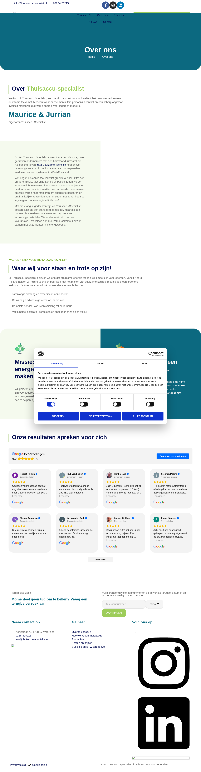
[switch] (84, 404)
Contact (107, 21)
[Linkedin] (120, 5)
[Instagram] (113, 5)
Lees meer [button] (17, 496)
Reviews (119, 15)
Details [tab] (100, 363)
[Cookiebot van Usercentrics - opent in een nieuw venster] (150, 354)
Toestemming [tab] (56, 363)
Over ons (102, 15)
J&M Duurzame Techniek (51, 164)
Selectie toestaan (100, 416)
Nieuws (93, 21)
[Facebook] (139, 631)
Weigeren (58, 416)
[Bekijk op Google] (15, 475)
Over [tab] (144, 363)
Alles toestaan (143, 416)
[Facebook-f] (105, 5)
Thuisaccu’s (84, 15)
